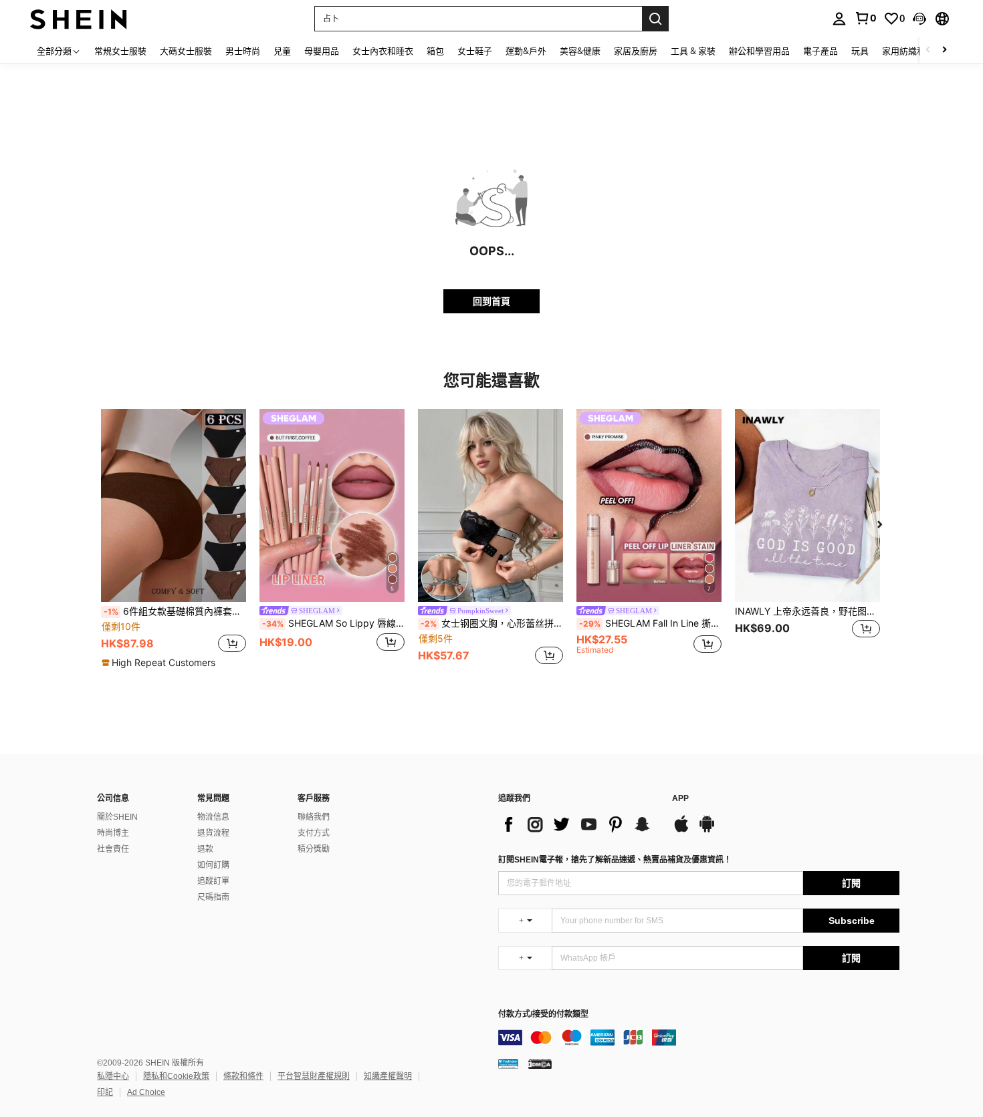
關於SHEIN (117, 817)
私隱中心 (113, 1076)
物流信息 (213, 817)
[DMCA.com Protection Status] (540, 1063)
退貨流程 (213, 833)
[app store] (681, 830)
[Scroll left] (928, 50)
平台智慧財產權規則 (314, 1076)
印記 (105, 1092)
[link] (865, 18)
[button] (919, 19)
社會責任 (113, 849)
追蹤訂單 (213, 881)
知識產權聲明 (388, 1076)
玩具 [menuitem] (860, 50)
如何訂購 (213, 865)
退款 (205, 849)
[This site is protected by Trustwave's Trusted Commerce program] (508, 1063)
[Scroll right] (944, 50)
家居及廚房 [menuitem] (635, 50)
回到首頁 (491, 301)
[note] (160, 662)
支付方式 (314, 833)
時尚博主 (113, 833)
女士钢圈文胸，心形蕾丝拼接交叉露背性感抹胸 (492, 623)
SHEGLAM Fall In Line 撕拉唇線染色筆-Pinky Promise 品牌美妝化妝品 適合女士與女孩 (650, 623)
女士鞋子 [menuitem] (474, 50)
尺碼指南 (213, 897)
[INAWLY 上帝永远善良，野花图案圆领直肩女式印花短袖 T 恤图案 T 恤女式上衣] (807, 505)
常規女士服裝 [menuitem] (120, 50)
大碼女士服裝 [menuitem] (186, 50)
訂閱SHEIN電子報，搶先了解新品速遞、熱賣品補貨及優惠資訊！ (615, 859)
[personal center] (839, 19)
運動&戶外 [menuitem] (526, 50)
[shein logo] (78, 18)
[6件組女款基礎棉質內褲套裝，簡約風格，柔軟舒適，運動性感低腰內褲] (173, 505)
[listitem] (173, 539)
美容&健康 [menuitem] (580, 50)
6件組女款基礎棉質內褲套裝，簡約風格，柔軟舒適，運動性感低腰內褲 (175, 611)
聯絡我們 (314, 817)
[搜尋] (655, 18)
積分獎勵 (314, 849)
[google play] (706, 830)
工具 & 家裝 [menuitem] (693, 50)
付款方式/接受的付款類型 (543, 1014)
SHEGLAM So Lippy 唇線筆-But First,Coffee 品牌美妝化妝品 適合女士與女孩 (333, 623)
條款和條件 (243, 1076)
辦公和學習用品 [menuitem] (759, 50)
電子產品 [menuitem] (820, 50)
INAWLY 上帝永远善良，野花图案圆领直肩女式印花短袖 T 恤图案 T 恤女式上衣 (807, 611)
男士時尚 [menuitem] (242, 50)
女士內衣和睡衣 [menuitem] (382, 50)
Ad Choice (146, 1092)
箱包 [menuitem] (435, 50)
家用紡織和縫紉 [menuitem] (912, 50)
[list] (578, 824)
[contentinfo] (698, 1037)
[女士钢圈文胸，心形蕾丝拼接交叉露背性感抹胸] (490, 505)
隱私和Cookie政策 (176, 1076)
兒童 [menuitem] (282, 50)
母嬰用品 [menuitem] (321, 50)
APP (680, 798)
